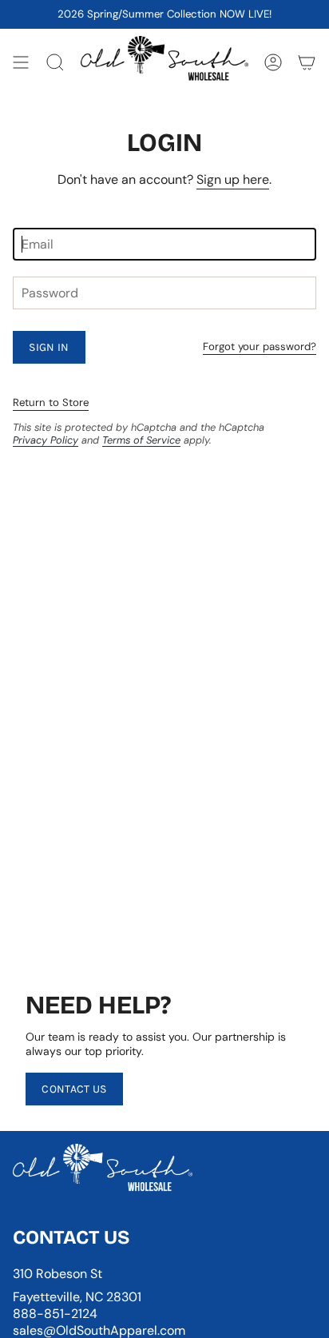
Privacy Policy (45, 440)
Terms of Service (141, 440)
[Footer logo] (102, 1172)
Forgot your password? (259, 346)
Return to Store (51, 402)
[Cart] (306, 62)
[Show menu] (21, 62)
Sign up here (232, 179)
